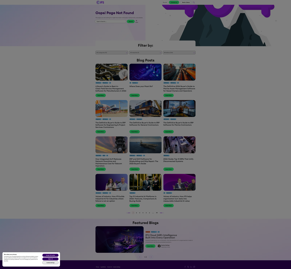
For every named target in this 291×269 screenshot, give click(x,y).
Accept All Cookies (50, 255)
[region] (31, 259)
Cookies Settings (50, 262)
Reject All (50, 259)
